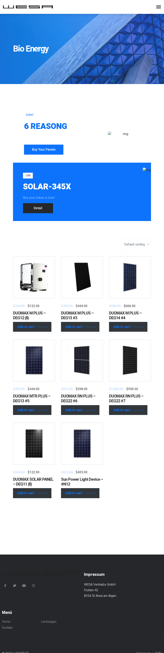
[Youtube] (24, 585)
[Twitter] (14, 585)
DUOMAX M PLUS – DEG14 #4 (125, 315)
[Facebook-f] (5, 585)
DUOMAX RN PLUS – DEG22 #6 (78, 398)
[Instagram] (33, 585)
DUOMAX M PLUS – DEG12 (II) (29, 315)
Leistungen (48, 621)
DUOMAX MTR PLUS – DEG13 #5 (31, 398)
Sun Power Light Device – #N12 (82, 482)
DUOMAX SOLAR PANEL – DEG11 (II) (33, 482)
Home (6, 621)
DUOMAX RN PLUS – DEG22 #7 (126, 398)
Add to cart (26, 326)
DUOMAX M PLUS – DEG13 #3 (77, 315)
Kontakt (7, 627)
